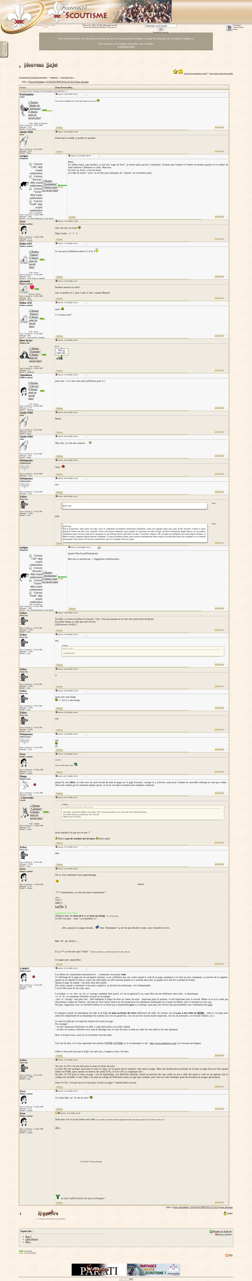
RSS (231, 1255)
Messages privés (110, 25)
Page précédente (181, 1207)
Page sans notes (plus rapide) (221, 73)
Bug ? (28, 1236)
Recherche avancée (160, 32)
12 (68, 82)
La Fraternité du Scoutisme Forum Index (33, 77)
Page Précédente (37, 82)
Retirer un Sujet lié (224, 1234)
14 (73, 82)
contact (131, 1278)
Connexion (111, 27)
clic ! (57, 1127)
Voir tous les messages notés (195, 73)
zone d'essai (32, 1239)
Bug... (29, 1242)
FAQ (102, 27)
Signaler (230, 1213)
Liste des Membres (91, 27)
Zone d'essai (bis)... (67, 77)
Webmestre (54, 77)
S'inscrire (86, 25)
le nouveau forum (126, 46)
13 (70, 82)
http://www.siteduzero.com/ (163, 1043)
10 (62, 82)
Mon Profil (97, 25)
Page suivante (82, 82)
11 (65, 82)
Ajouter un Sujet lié (222, 1231)
